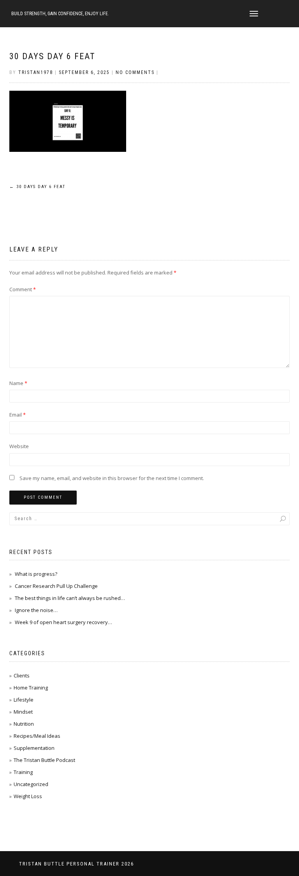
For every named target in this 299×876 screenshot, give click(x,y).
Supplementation (34, 747)
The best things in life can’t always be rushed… (70, 598)
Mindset (23, 711)
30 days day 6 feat (52, 56)
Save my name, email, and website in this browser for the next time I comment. (111, 478)
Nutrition (24, 723)
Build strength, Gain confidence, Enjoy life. (60, 13)
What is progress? (36, 573)
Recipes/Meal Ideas (37, 735)
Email (17, 414)
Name (18, 383)
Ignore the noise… (36, 610)
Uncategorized (31, 784)
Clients (22, 675)
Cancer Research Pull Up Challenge (56, 585)
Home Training (31, 687)
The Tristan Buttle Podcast (44, 759)
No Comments (135, 72)
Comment (22, 289)
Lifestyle (23, 699)
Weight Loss (28, 796)
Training (23, 772)
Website (19, 446)
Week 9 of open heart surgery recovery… (63, 622)
